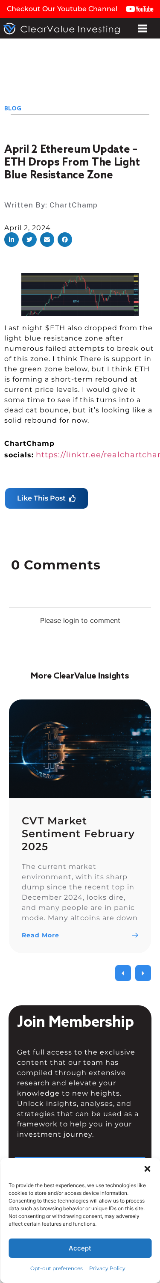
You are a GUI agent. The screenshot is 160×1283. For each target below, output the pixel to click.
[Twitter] (72, 1265)
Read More (40, 935)
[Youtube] (88, 1265)
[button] (11, 239)
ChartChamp (73, 204)
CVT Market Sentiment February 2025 (78, 834)
